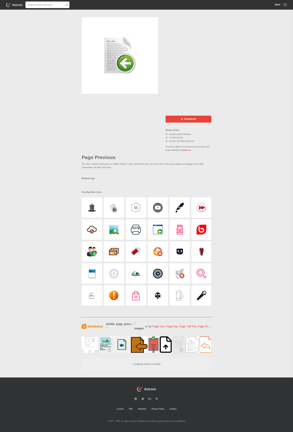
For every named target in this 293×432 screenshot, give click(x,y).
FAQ (131, 409)
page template (207, 326)
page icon (158, 326)
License (120, 409)
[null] (89, 344)
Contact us (186, 150)
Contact (173, 409)
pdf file (191, 326)
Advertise (142, 409)
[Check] (178, 344)
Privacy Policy (158, 409)
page (182, 326)
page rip (171, 326)
